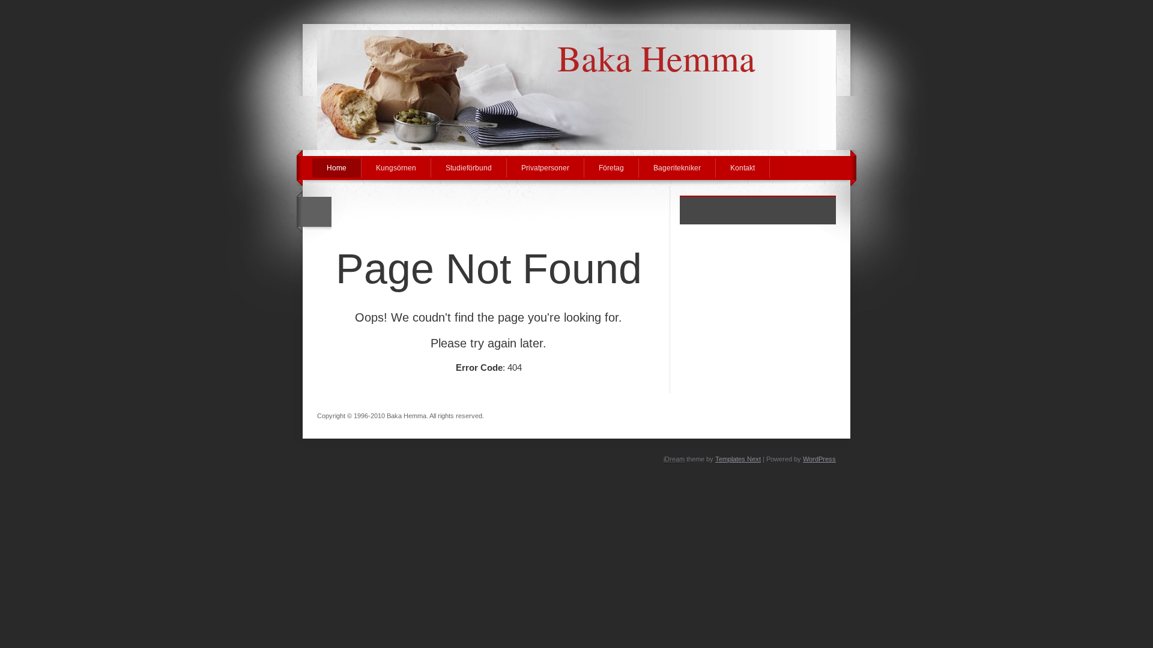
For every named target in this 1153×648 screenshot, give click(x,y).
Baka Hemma (656, 58)
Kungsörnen (396, 168)
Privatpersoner (545, 168)
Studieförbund (469, 168)
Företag (611, 168)
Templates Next (738, 459)
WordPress (819, 459)
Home (337, 168)
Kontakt (742, 168)
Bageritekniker (677, 168)
